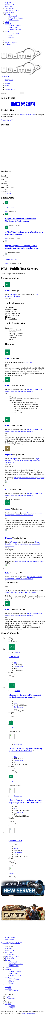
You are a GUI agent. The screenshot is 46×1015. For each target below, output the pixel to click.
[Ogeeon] (7, 450)
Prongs (7, 263)
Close (33, 1013)
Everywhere (5, 76)
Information (18, 744)
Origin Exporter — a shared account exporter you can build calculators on (21, 247)
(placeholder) (13, 991)
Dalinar (8, 538)
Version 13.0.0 (11, 259)
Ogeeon (8, 454)
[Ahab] (7, 286)
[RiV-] (7, 485)
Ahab (6, 211)
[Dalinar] (7, 534)
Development (18, 666)
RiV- (6, 252)
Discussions (18, 796)
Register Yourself (6, 120)
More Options (10, 89)
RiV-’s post (13, 294)
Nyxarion (8, 193)
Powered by (11, 943)
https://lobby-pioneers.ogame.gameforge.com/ (20, 592)
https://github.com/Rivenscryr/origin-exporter (29, 478)
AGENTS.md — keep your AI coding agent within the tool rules (25, 749)
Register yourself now (27, 114)
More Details (26, 1013)
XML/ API (9, 207)
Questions (17, 652)
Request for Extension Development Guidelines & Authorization (20, 219)
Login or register (10, 42)
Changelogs (18, 852)
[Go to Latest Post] (11, 724)
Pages (7, 85)
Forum (7, 84)
